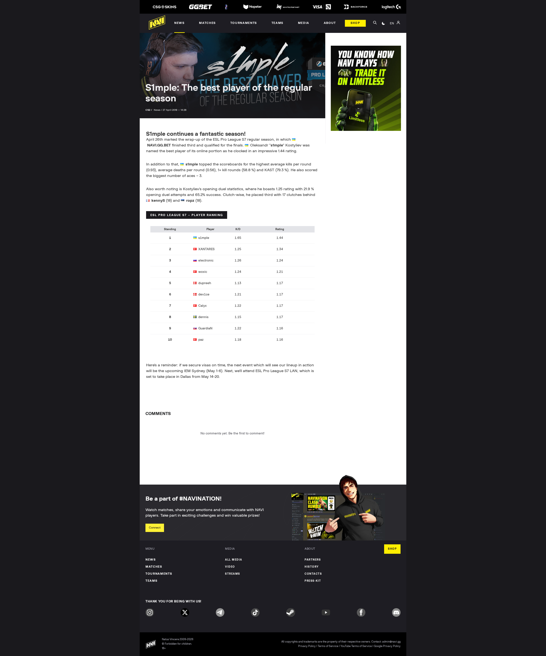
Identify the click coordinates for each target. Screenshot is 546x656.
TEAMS (151, 580)
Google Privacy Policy (387, 646)
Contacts (313, 574)
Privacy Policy (307, 646)
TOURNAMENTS (158, 573)
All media (233, 559)
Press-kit (313, 581)
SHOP (392, 549)
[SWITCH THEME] (383, 23)
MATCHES (153, 566)
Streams (232, 574)
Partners (313, 559)
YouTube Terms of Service (356, 646)
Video (230, 566)
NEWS (150, 559)
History (312, 566)
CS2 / (149, 110)
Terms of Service (328, 646)
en (392, 23)
